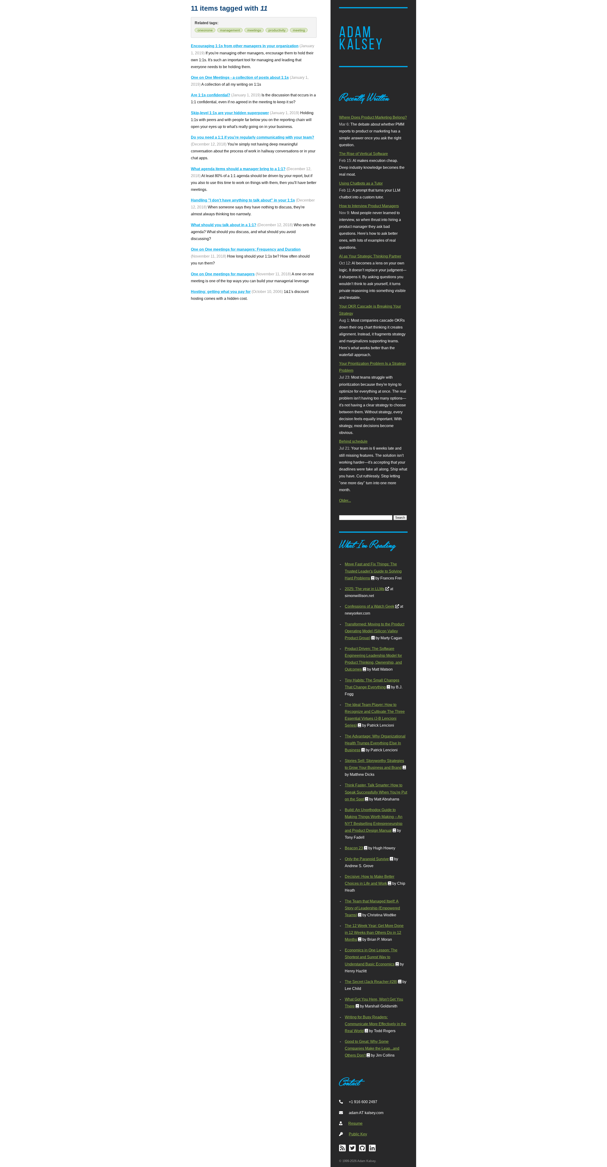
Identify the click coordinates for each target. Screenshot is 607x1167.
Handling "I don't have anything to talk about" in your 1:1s (243, 200)
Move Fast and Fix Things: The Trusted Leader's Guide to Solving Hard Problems (373, 571)
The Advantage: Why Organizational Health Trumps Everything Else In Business (375, 743)
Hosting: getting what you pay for (221, 291)
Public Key (358, 1134)
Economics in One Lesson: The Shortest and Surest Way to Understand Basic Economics (371, 957)
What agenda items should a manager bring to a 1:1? (238, 169)
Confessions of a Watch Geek (369, 606)
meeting (299, 30)
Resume (355, 1123)
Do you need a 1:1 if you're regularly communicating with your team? (252, 137)
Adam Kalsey (361, 38)
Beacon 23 (354, 848)
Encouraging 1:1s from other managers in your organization (245, 46)
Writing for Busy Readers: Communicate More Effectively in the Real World (375, 1024)
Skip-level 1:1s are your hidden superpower (230, 113)
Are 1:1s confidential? (210, 95)
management (230, 30)
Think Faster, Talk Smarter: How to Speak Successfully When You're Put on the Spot (376, 792)
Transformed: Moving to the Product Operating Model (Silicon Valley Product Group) (374, 631)
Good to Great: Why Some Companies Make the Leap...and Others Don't (372, 1048)
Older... (345, 500)
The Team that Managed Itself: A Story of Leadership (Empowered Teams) (372, 908)
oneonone (205, 30)
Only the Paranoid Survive (367, 859)
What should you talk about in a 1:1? (223, 225)
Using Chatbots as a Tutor (361, 183)
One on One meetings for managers (223, 274)
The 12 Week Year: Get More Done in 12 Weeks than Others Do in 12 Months (374, 932)
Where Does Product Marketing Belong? (373, 117)
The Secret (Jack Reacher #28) (371, 981)
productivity (276, 30)
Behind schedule (353, 441)
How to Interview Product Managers (369, 206)
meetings (254, 30)
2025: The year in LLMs (364, 589)
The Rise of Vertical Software (363, 153)
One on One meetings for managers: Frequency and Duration (246, 249)
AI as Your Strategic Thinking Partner (370, 256)
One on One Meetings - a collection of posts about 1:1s (240, 77)
